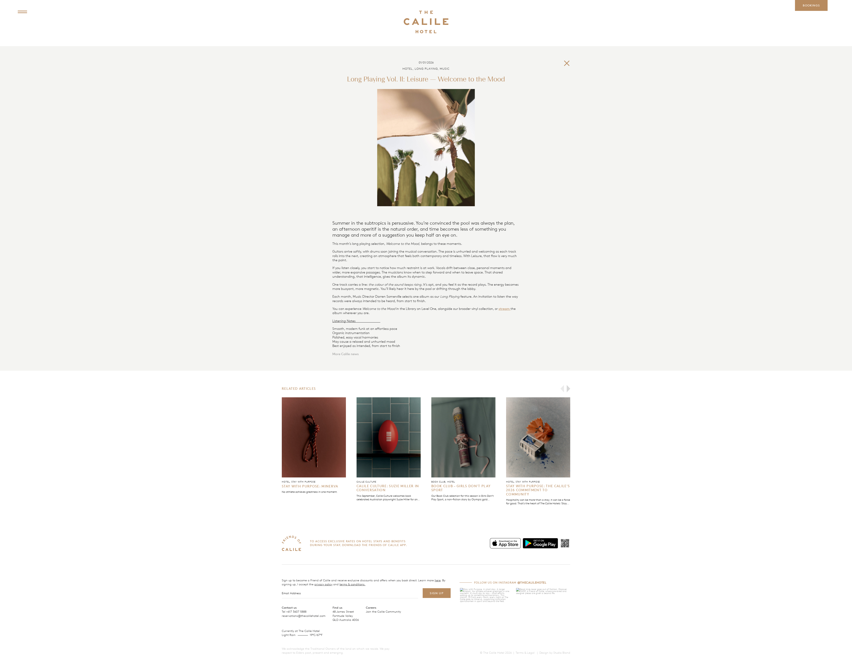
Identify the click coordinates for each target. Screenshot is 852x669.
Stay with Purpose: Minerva (310, 486)
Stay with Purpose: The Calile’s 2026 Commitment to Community (538, 490)
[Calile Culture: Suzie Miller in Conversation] (389, 437)
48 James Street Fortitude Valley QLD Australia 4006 (346, 615)
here (438, 580)
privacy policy (323, 584)
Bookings (811, 5)
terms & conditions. (352, 584)
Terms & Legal (525, 652)
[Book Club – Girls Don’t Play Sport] (463, 437)
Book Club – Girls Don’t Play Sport (461, 488)
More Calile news (345, 354)
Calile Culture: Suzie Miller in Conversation (388, 488)
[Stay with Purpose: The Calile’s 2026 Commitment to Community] (538, 437)
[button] (562, 388)
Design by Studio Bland (554, 652)
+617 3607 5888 (296, 611)
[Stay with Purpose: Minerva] (314, 437)
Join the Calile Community (383, 611)
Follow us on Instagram (510, 582)
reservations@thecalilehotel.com (303, 616)
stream (505, 309)
